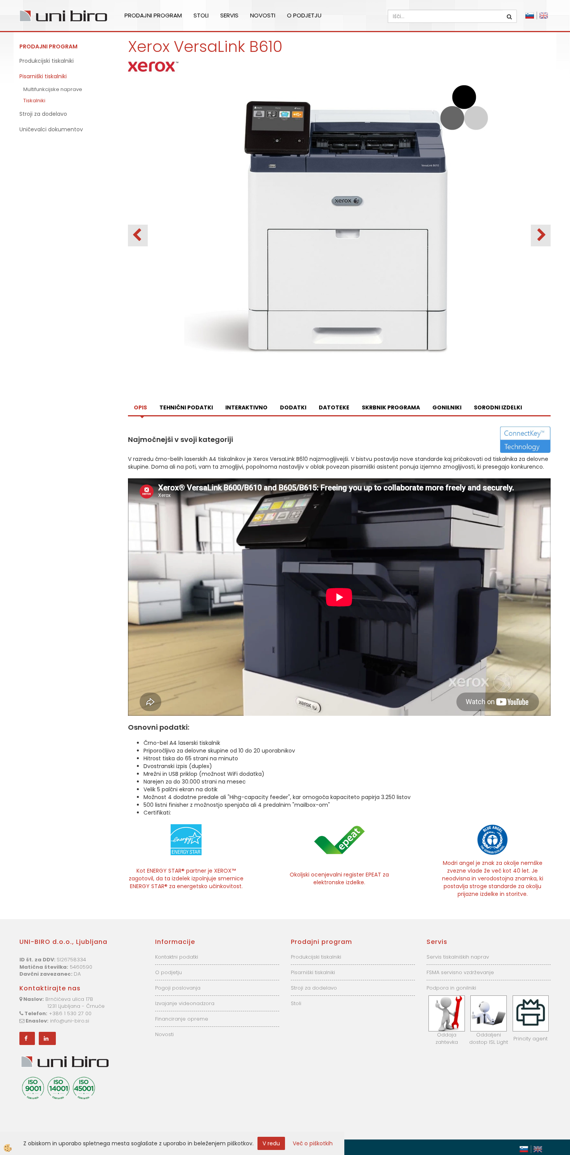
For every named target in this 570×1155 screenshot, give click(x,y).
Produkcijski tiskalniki (46, 61)
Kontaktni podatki (176, 957)
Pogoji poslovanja (177, 988)
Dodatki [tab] (293, 407)
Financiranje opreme (181, 1019)
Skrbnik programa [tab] (391, 407)
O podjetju (304, 15)
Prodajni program (153, 15)
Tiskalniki (34, 100)
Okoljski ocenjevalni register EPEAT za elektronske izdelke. (339, 878)
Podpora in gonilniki (451, 988)
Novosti (262, 15)
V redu (271, 1143)
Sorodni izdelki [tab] (498, 407)
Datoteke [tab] (334, 407)
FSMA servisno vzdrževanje (460, 972)
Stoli (201, 15)
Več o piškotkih (313, 1143)
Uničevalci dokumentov (51, 129)
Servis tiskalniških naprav (458, 957)
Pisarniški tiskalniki (43, 76)
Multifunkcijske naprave (52, 89)
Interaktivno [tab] (246, 407)
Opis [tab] (140, 407)
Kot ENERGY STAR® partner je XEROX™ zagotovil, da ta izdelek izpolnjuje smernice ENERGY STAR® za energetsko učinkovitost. (186, 878)
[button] (541, 235)
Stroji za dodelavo (43, 114)
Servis (229, 15)
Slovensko (529, 15)
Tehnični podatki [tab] (186, 407)
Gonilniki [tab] (446, 407)
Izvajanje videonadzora (184, 1003)
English (543, 15)
